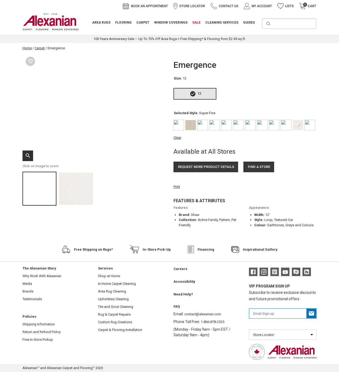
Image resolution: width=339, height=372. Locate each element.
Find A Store (259, 167)
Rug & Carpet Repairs (114, 314)
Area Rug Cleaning (112, 291)
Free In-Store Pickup (38, 340)
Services (105, 268)
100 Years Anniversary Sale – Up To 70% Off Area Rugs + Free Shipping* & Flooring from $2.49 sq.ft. (169, 39)
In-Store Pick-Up (157, 249)
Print (176, 187)
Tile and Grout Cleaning (115, 307)
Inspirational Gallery (260, 249)
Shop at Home (109, 276)
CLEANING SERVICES (221, 22)
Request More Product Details (206, 167)
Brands (28, 291)
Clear (177, 138)
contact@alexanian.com (202, 314)
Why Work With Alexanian (42, 276)
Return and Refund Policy (42, 332)
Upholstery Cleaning (113, 299)
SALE (196, 22)
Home (27, 48)
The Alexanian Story (39, 268)
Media (27, 284)
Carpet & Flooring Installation (120, 330)
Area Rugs (101, 22)
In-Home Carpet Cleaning (117, 284)
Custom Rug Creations (115, 322)
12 (199, 93)
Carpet (142, 22)
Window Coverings (171, 22)
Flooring (123, 22)
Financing (206, 249)
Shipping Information (39, 324)
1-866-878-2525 (212, 322)
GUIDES (249, 22)
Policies (29, 316)
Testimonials (32, 299)
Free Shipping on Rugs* (93, 249)
